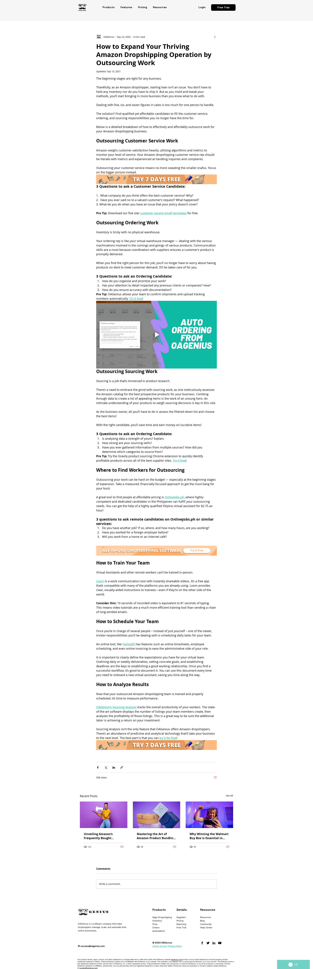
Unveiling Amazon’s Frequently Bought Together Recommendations (98, 836)
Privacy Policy (175, 946)
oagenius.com (176, 959)
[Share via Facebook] (97, 767)
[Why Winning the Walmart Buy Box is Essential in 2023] (209, 815)
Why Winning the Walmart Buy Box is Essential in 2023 (209, 836)
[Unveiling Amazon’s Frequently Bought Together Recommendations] (103, 815)
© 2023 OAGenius (162, 942)
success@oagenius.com (93, 946)
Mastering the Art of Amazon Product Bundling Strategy (156, 836)
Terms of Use (159, 946)
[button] (108, 7)
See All (229, 795)
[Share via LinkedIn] (113, 767)
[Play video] (156, 335)
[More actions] (215, 37)
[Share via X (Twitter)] (105, 767)
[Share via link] (121, 767)
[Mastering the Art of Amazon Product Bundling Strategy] (156, 815)
